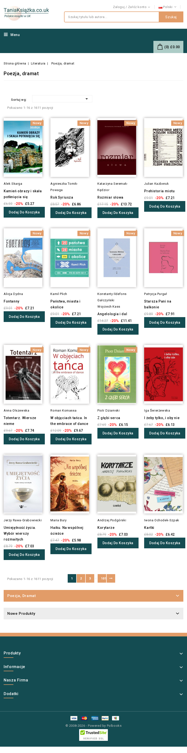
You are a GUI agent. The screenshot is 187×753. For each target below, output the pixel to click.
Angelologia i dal (112, 314)
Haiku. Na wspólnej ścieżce (66, 530)
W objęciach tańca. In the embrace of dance (69, 421)
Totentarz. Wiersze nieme (20, 421)
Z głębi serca (108, 418)
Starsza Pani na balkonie (157, 304)
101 (103, 578)
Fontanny (11, 301)
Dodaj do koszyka (24, 212)
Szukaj (171, 17)
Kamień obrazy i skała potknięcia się (23, 194)
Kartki (149, 528)
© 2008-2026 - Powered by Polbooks (93, 725)
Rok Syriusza (61, 197)
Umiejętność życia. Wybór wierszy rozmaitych (20, 533)
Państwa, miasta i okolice (65, 304)
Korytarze (105, 528)
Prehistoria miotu (159, 191)
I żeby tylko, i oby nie (161, 418)
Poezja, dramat (21, 596)
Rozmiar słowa (110, 197)
